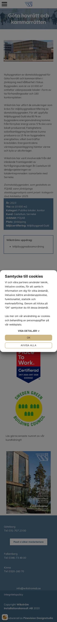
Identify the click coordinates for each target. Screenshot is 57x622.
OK (28, 337)
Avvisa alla (28, 345)
